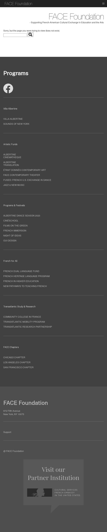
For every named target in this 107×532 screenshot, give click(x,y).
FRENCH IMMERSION (14, 230)
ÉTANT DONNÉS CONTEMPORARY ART (24, 170)
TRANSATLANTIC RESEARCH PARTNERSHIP (27, 326)
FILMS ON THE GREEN (15, 225)
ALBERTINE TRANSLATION (11, 164)
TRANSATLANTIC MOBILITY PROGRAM (24, 321)
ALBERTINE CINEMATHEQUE (12, 156)
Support (7, 432)
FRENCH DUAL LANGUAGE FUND (21, 271)
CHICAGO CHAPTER (14, 357)
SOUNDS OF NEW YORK (16, 123)
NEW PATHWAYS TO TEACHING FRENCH (25, 286)
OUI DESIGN (9, 240)
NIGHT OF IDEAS (12, 235)
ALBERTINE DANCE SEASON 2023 (21, 215)
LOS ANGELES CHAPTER (17, 362)
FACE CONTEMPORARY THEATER (21, 175)
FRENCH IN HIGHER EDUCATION (21, 281)
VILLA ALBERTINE (13, 118)
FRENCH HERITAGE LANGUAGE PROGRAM (26, 276)
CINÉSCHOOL (10, 220)
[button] (103, 3)
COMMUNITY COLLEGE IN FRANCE (22, 316)
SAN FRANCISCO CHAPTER (18, 367)
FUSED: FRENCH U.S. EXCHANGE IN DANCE (27, 180)
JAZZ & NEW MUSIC (14, 185)
